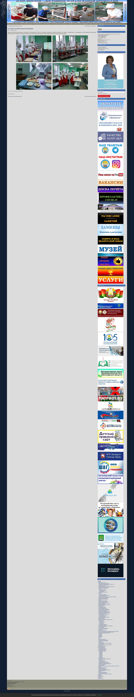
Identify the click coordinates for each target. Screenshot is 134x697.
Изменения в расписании (102, 667)
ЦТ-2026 (99, 677)
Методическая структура (102, 648)
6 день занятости (101, 642)
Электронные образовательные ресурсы (105, 663)
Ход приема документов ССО (103, 615)
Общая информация (102, 616)
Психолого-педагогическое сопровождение (105, 644)
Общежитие (100, 629)
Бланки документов (102, 660)
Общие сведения (101, 614)
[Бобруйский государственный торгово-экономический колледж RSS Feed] (8, 688)
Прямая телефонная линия (103, 608)
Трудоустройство (101, 627)
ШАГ (99, 638)
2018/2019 (100, 657)
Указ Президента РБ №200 (103, 600)
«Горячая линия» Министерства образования (106, 625)
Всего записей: (100, 49)
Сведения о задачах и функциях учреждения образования (107, 596)
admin (15, 30)
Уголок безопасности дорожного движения (105, 643)
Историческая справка (102, 594)
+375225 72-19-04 (103, 34)
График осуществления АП (103, 602)
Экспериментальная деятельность (104, 662)
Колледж (99, 581)
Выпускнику (100, 675)
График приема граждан (102, 607)
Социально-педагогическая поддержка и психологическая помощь (109, 631)
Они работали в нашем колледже (104, 595)
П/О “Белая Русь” (101, 591)
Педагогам (100, 634)
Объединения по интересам (103, 672)
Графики (100, 671)
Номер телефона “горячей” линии (104, 609)
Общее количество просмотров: (103, 48)
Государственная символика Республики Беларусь (106, 632)
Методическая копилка (102, 664)
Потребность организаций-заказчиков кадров (105, 619)
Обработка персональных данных (104, 587)
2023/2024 (100, 653)
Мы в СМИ (100, 592)
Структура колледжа (102, 585)
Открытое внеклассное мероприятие (90, 96)
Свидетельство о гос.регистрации (104, 583)
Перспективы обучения (102, 626)
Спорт (100, 637)
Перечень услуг (101, 645)
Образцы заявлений (102, 603)
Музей (100, 593)
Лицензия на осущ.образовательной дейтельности (106, 584)
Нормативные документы (102, 649)
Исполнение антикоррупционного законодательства (107, 586)
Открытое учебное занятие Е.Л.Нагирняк (21, 28)
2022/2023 (100, 654)
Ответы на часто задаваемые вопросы (104, 612)
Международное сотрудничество (104, 597)
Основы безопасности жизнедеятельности (105, 673)
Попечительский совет (102, 639)
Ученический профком (102, 589)
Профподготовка (100, 676)
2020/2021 (100, 655)
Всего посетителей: (101, 47)
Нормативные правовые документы (104, 611)
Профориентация (101, 620)
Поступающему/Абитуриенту (102, 613)
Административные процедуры (103, 601)
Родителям (100, 635)
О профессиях (101, 623)
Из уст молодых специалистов (103, 628)
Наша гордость (101, 622)
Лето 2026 (100, 641)
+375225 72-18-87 (100, 35)
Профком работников (102, 590)
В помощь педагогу (102, 661)
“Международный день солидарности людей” (15, 96)
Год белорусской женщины (102, 646)
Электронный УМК (101, 665)
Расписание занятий (102, 668)
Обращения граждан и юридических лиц (104, 604)
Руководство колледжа (102, 582)
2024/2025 (100, 652)
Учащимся (100, 633)
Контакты (99, 674)
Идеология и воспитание (102, 630)
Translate (104, 93)
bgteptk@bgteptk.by (10, 685)
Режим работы (101, 606)
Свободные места (101, 678)
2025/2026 (100, 651)
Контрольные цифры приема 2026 (104, 617)
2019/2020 (100, 656)
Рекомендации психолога (103, 624)
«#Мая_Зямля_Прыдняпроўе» (103, 640)
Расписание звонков (102, 670)
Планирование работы (102, 650)
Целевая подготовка (102, 618)
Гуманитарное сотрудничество (103, 598)
